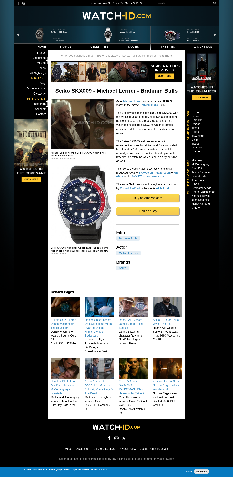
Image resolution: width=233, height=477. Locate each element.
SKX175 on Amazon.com (148, 176)
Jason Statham (201, 172)
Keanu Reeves (201, 195)
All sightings (202, 46)
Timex (195, 127)
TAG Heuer (198, 135)
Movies (133, 46)
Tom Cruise (198, 180)
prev (18, 35)
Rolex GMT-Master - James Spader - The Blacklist (131, 323)
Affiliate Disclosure (104, 448)
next (215, 35)
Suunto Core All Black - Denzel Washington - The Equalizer (65, 323)
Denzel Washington (203, 191)
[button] (82, 148)
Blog (43, 83)
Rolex (195, 131)
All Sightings (38, 73)
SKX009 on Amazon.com (155, 172)
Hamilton (197, 120)
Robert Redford (193, 40)
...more (196, 151)
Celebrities (99, 46)
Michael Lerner (132, 101)
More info (103, 469)
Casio (195, 112)
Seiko (122, 268)
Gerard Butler (200, 176)
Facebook (39, 109)
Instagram (40, 103)
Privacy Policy (127, 448)
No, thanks (201, 471)
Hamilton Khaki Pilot (127, 32)
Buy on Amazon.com (148, 198)
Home (42, 46)
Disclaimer (82, 448)
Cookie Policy (148, 448)
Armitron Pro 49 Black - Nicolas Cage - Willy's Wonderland (167, 385)
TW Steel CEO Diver (59, 32)
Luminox (197, 147)
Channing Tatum (57, 40)
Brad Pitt (197, 168)
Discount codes (36, 88)
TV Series (168, 46)
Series (42, 68)
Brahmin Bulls (149, 105)
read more (165, 55)
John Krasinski (200, 199)
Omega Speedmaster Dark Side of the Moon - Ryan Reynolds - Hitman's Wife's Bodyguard (99, 327)
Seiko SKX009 (193, 32)
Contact (41, 114)
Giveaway (39, 93)
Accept (188, 471)
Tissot (195, 143)
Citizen (196, 139)
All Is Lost (162, 188)
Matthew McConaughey (128, 40)
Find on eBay (148, 211)
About (68, 448)
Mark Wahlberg (201, 203)
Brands (65, 46)
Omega (196, 124)
